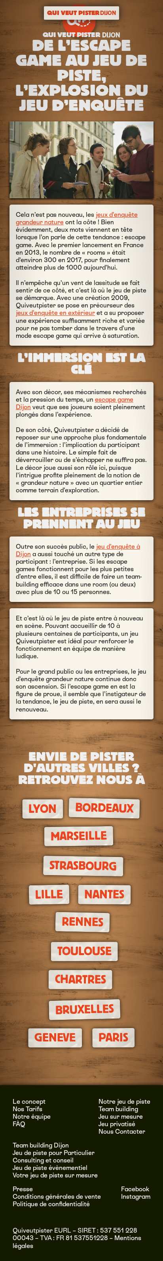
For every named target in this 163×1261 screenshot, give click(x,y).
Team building (118, 1109)
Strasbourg (83, 866)
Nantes (104, 894)
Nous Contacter (122, 1131)
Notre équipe (32, 1116)
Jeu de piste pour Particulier (54, 1153)
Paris (113, 1038)
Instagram (135, 1196)
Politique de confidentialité (51, 1204)
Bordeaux (104, 808)
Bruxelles (84, 1009)
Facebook (135, 1189)
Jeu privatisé (117, 1124)
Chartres (80, 979)
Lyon (42, 809)
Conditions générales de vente (57, 1196)
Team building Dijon (41, 1145)
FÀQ (19, 1124)
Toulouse (84, 951)
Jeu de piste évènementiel (50, 1168)
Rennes (82, 922)
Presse (23, 1189)
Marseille (79, 836)
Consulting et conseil (43, 1160)
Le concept (29, 1101)
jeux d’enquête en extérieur (55, 313)
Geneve (55, 1038)
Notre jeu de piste (124, 1101)
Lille (49, 894)
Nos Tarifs (27, 1109)
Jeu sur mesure (121, 1116)
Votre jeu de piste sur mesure (55, 1175)
